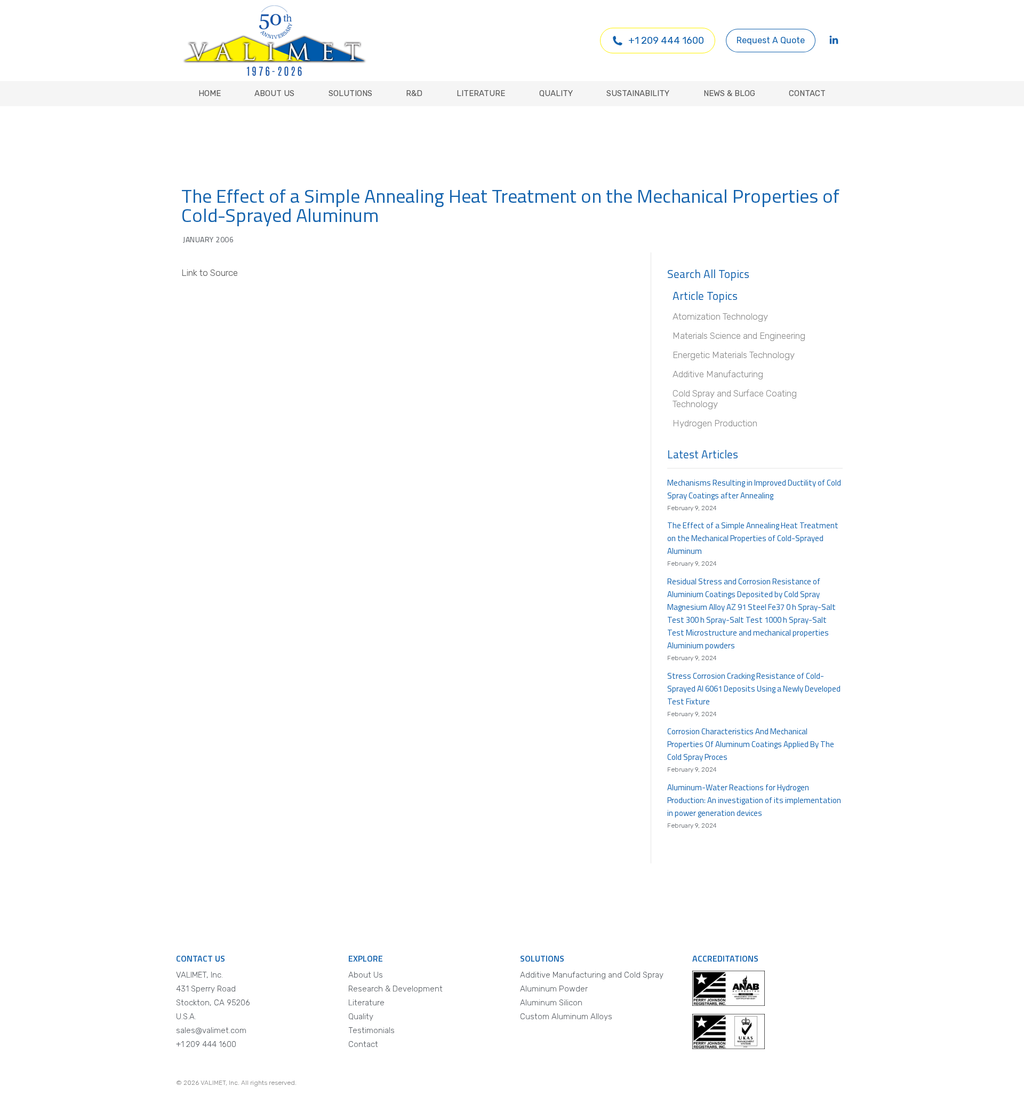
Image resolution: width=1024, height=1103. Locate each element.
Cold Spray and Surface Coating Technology (735, 398)
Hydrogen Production (715, 423)
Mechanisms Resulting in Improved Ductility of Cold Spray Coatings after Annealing (754, 489)
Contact (363, 1044)
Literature (366, 1002)
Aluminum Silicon (551, 1002)
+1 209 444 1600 (666, 40)
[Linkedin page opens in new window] (833, 40)
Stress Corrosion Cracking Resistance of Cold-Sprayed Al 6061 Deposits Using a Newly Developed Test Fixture (754, 689)
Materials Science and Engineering (739, 335)
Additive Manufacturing (718, 374)
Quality (360, 1016)
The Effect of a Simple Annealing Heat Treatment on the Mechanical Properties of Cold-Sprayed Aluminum (752, 538)
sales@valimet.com (211, 1030)
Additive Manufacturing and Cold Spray (591, 975)
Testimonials (371, 1030)
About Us (365, 975)
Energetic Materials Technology (734, 355)
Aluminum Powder (554, 989)
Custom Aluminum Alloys (566, 1016)
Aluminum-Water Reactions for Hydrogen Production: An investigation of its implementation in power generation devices (754, 800)
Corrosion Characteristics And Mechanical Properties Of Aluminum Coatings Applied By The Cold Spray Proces (750, 744)
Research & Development (395, 989)
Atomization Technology (720, 316)
